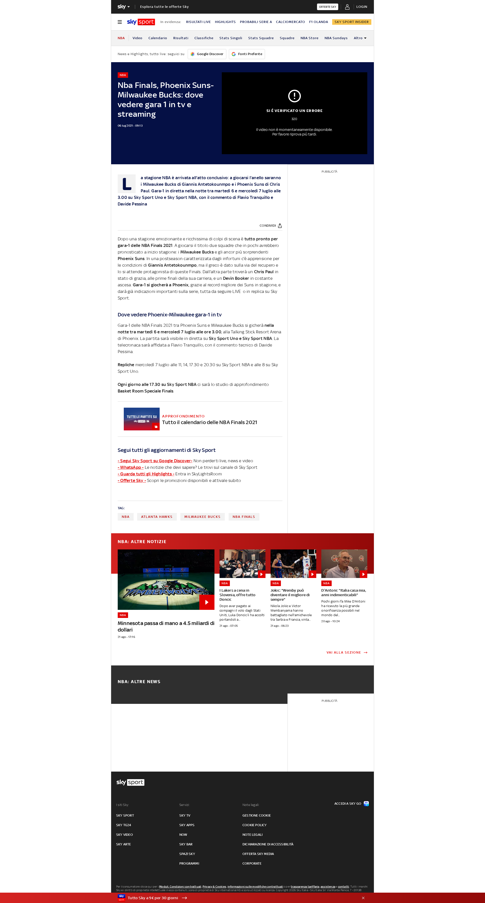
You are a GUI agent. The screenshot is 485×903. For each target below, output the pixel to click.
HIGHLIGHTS (225, 22)
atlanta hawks (157, 517)
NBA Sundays (336, 38)
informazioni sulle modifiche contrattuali (255, 886)
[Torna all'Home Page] (141, 22)
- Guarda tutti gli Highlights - (146, 473)
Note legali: (251, 805)
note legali (252, 835)
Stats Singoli (231, 38)
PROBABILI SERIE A (256, 22)
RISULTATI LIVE (198, 22)
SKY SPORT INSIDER (352, 22)
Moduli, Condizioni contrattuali (180, 886)
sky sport (125, 815)
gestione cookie (257, 815)
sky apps (187, 825)
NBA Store (310, 38)
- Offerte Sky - (132, 480)
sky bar (185, 844)
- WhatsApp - (130, 467)
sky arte (123, 844)
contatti (343, 886)
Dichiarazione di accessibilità (268, 844)
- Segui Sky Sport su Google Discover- (155, 460)
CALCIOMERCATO (290, 22)
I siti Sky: (122, 805)
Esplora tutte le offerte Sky (164, 7)
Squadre (287, 38)
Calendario (158, 38)
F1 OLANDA (318, 22)
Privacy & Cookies (214, 886)
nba (126, 517)
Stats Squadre (261, 38)
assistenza (328, 886)
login (361, 7)
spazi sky (187, 854)
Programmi (189, 863)
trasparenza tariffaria (305, 886)
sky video (124, 835)
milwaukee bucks (202, 517)
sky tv (184, 815)
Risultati (180, 38)
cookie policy (255, 825)
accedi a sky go (347, 803)
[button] (235, 898)
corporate (252, 863)
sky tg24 (123, 825)
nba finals (244, 517)
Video (137, 38)
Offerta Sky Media (258, 854)
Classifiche (204, 38)
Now (183, 835)
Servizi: (184, 805)
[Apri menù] (120, 22)
